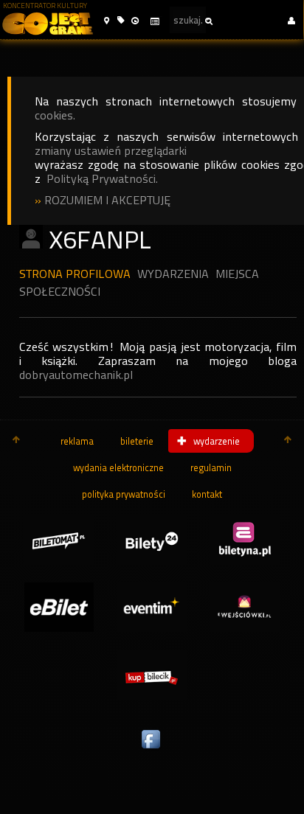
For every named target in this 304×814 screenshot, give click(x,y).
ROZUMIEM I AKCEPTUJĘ (107, 200)
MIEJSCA (237, 274)
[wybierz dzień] (154, 21)
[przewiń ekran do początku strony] (16, 441)
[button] (107, 21)
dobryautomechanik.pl (76, 375)
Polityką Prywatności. (102, 179)
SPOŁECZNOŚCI (59, 292)
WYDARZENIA (173, 274)
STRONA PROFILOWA (75, 274)
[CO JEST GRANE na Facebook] (152, 749)
